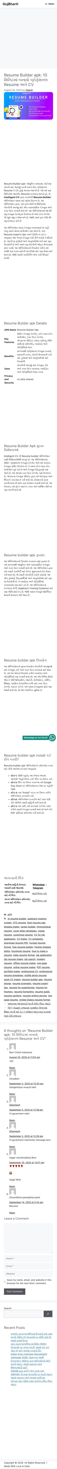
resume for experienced (21, 987)
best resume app (36, 922)
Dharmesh (14, 1105)
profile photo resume (36, 975)
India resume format (24, 955)
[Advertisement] (28, 39)
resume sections (12, 995)
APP (10, 914)
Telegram (38, 888)
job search (30, 959)
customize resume (23, 935)
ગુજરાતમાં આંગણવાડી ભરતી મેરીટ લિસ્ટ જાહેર (29, 1003)
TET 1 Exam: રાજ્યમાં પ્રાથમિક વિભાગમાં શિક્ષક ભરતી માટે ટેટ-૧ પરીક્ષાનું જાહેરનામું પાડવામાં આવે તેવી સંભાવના (27, 1012)
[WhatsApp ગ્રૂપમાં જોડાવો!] (52, 737)
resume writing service (35, 995)
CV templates (35, 939)
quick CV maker (12, 979)
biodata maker (11, 926)
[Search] (48, 1314)
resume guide (42, 991)
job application (44, 955)
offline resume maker (24, 963)
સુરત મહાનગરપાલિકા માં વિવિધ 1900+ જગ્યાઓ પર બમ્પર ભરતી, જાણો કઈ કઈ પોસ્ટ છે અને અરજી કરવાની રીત (30, 1347)
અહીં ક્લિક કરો (39, 893)
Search (7, 1308)
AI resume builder (17, 918)
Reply (12, 1067)
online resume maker (24, 967)
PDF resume (43, 967)
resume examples (21, 983)
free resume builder (22, 947)
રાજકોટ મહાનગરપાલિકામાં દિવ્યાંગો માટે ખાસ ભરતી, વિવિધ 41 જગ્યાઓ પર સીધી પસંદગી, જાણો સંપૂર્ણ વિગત (31, 1337)
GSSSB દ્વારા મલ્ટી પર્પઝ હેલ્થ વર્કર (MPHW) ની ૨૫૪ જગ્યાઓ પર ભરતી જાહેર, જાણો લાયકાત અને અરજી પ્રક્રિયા (32, 1374)
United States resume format (34, 999)
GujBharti (10, 4)
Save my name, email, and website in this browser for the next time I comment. (29, 1282)
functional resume (20, 951)
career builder (28, 926)
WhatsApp (39, 884)
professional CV (29, 971)
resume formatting (24, 991)
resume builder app (32, 979)
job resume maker (13, 959)
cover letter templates (25, 931)
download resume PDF (16, 943)
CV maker (22, 939)
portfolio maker (12, 971)
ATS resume (19, 922)
